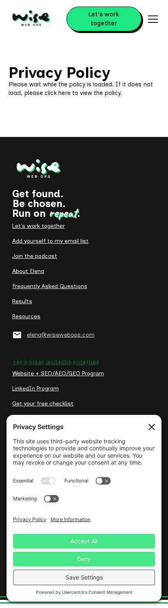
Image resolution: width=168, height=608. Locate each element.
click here (57, 93)
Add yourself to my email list (50, 241)
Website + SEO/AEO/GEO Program (58, 373)
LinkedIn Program (35, 388)
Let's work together (103, 19)
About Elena (28, 271)
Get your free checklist (42, 403)
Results (22, 301)
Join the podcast (34, 256)
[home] (31, 19)
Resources (26, 316)
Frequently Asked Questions (49, 286)
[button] (151, 19)
